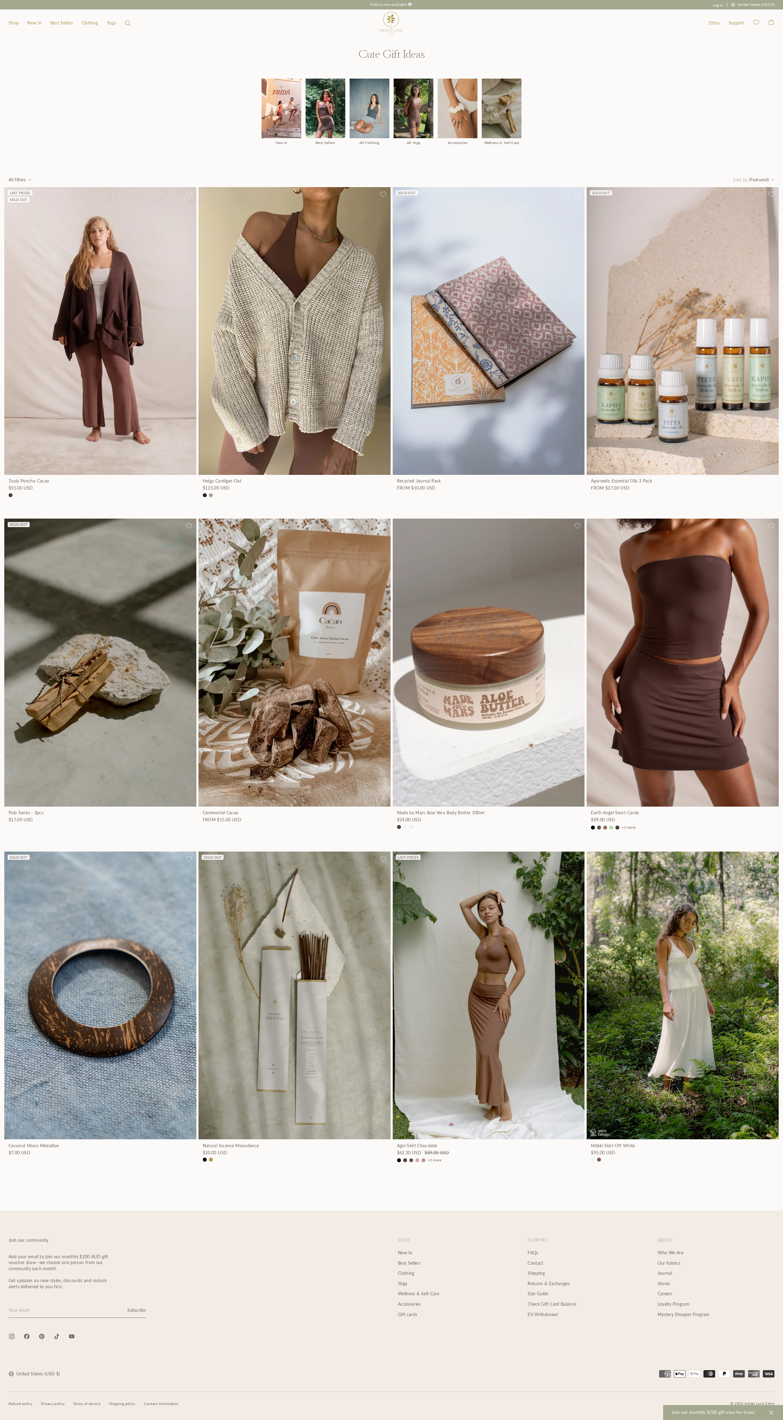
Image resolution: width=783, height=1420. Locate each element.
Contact (535, 1263)
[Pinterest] (42, 1336)
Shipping (536, 1273)
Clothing (90, 22)
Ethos (714, 22)
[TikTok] (57, 1336)
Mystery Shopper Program (684, 1314)
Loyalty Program (673, 1304)
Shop (14, 22)
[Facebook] (27, 1336)
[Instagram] (12, 1336)
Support (736, 22)
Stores (664, 1283)
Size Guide (538, 1293)
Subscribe (136, 1310)
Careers (665, 1293)
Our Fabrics (669, 1263)
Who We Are (671, 1252)
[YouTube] (72, 1336)
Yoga (111, 22)
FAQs (533, 1252)
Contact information (161, 1403)
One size (489, 814)
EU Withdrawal (543, 1314)
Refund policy (20, 1403)
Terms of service (86, 1403)
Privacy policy (53, 1403)
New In (34, 22)
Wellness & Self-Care (418, 1293)
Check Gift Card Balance (552, 1304)
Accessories (409, 1304)
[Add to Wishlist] (189, 194)
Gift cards (407, 1314)
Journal (665, 1273)
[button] (127, 22)
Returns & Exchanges (549, 1283)
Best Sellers (61, 22)
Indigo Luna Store (759, 1403)
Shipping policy (122, 1403)
